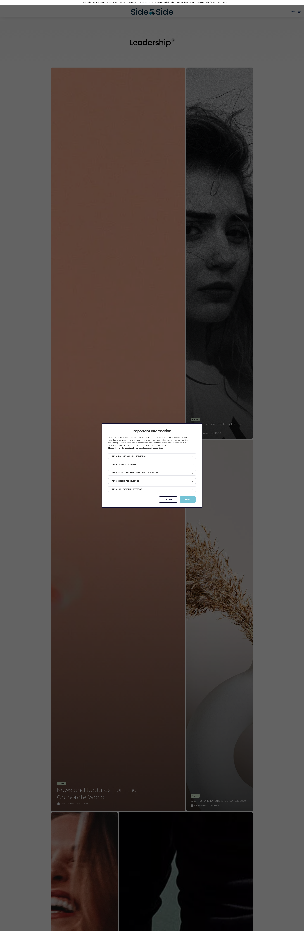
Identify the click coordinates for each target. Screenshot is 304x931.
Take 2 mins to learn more (216, 2)
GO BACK (170, 499)
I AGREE (186, 499)
